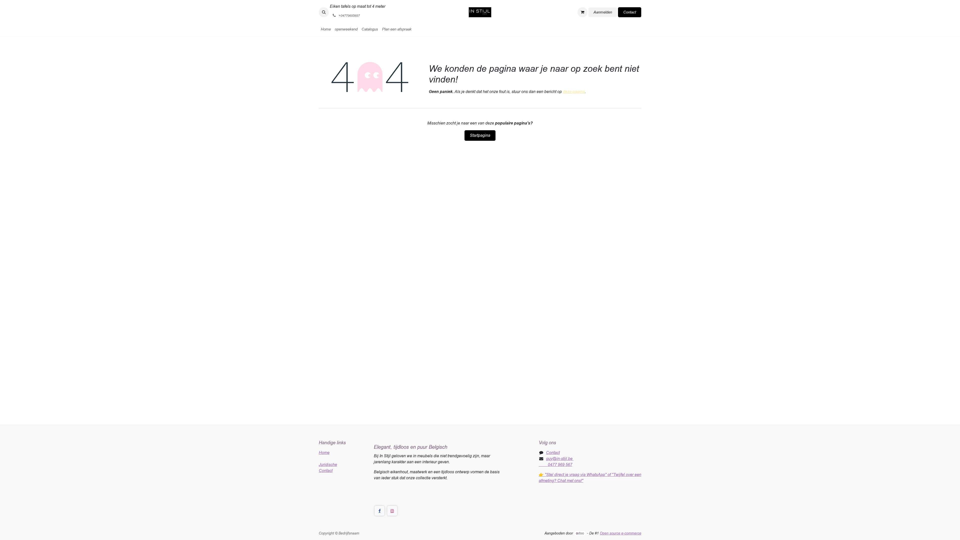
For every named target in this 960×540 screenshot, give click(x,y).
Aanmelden (603, 12)
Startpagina (480, 135)
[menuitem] (326, 29)
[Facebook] (379, 511)
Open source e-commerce (620, 533)
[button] (324, 12)
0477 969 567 (555, 464)
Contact (629, 12)
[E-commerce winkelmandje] (583, 12)
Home (324, 452)
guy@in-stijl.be (560, 458)
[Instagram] (392, 511)
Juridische (328, 464)
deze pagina (574, 91)
